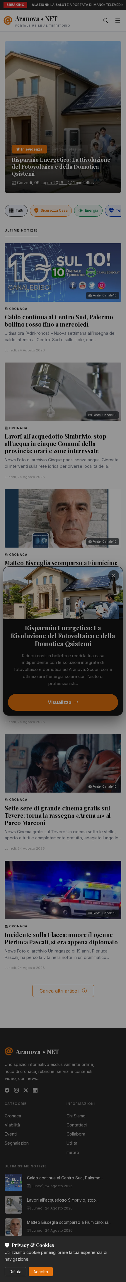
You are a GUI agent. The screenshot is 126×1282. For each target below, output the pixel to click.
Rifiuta (15, 1271)
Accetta (40, 1271)
